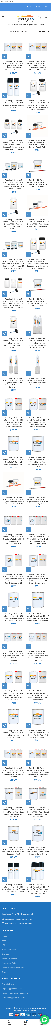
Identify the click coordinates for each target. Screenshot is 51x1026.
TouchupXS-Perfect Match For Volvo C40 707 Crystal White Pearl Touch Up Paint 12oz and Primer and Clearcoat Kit (37, 889)
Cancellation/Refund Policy (13, 967)
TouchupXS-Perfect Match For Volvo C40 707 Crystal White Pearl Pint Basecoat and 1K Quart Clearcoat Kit (13, 695)
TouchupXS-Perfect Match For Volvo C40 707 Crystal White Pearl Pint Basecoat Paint (13, 734)
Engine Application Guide (12, 988)
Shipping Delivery (9, 949)
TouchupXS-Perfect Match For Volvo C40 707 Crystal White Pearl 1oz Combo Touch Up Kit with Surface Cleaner (13, 184)
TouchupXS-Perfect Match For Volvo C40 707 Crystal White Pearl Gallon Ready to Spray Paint (38, 461)
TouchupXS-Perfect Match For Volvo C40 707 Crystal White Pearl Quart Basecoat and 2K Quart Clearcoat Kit (38, 812)
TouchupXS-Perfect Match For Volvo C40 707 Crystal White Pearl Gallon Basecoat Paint (13, 460)
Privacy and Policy (9, 963)
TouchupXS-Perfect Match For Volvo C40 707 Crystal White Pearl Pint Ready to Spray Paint (38, 734)
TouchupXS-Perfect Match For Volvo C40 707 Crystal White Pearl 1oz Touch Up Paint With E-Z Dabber (13, 224)
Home (9, 24)
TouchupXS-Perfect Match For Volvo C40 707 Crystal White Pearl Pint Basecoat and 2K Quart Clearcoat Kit (38, 695)
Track (4, 972)
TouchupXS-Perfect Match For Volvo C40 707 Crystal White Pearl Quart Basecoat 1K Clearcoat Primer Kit (13, 772)
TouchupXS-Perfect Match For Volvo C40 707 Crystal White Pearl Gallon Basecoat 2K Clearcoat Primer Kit (38, 65)
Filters (43, 31)
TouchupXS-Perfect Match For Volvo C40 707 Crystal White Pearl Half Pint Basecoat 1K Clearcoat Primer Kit (13, 539)
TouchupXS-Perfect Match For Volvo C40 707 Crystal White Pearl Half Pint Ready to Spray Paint (38, 617)
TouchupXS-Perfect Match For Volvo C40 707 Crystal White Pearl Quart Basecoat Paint (13, 850)
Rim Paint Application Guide (13, 998)
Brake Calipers (8, 984)
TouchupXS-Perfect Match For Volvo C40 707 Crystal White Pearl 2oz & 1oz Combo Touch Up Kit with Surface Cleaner (13, 263)
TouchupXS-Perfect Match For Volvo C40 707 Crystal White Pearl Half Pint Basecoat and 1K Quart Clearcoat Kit (13, 578)
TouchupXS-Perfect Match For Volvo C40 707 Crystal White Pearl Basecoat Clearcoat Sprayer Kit (13, 382)
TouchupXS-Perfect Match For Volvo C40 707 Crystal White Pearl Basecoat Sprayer (38, 381)
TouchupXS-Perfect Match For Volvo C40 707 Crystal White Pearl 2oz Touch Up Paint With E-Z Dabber (13, 343)
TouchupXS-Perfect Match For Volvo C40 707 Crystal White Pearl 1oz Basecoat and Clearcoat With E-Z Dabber (38, 105)
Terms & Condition (9, 958)
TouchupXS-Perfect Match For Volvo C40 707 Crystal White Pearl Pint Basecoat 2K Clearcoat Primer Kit (38, 655)
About (4, 940)
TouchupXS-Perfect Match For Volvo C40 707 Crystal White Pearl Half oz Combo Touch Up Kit (13, 500)
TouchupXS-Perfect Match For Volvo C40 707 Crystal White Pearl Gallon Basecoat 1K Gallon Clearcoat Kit (13, 422)
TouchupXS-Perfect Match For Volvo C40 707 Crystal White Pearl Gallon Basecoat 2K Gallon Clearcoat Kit (38, 422)
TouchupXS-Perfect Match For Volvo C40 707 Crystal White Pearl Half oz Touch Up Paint (38, 500)
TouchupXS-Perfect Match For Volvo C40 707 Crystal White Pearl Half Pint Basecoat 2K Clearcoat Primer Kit (38, 539)
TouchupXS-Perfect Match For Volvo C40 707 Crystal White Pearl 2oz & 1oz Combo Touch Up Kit (38, 223)
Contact (5, 954)
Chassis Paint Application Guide (15, 993)
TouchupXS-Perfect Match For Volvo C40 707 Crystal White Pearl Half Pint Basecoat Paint (13, 617)
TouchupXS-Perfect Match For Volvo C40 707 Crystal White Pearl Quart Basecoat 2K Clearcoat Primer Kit (38, 772)
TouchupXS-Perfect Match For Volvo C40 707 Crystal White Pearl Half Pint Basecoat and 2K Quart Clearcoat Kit (38, 578)
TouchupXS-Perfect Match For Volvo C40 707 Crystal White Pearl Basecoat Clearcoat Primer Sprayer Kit (38, 343)
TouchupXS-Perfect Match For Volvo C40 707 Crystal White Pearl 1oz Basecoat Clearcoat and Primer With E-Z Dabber (13, 144)
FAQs (4, 945)
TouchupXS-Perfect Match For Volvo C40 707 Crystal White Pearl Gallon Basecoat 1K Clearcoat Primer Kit (13, 65)
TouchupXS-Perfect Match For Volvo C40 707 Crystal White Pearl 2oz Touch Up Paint (38, 302)
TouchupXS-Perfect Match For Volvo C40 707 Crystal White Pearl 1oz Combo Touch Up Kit (38, 143)
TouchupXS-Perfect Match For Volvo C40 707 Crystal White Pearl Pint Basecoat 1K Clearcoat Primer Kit (13, 655)
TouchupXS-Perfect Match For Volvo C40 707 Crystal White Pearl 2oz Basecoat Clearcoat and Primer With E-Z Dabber (13, 303)
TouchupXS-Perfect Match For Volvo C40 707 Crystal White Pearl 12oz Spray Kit (13, 104)
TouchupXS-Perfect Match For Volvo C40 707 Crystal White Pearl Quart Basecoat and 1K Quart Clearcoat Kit (13, 812)
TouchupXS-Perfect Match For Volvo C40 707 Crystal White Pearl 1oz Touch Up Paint (38, 183)
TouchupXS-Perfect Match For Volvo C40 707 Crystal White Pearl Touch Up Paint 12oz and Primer (13, 888)
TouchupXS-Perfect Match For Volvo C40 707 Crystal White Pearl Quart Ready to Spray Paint (38, 850)
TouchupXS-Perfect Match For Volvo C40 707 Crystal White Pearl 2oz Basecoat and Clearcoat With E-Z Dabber (38, 263)
